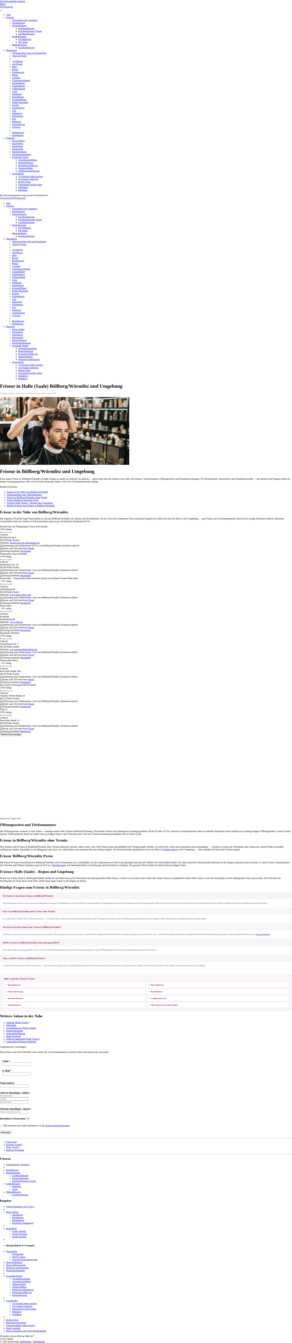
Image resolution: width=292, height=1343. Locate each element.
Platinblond (17, 116)
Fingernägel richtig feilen (30, 184)
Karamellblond (19, 99)
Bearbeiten (26, 551)
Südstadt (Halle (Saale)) (17, 1022)
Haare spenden (13, 1328)
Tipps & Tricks (19, 56)
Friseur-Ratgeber (263, 934)
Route (31, 548)
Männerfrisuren (19, 45)
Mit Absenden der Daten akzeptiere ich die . (36, 1125)
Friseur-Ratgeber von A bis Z (20, 1206)
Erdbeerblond (18, 88)
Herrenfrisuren (157, 985)
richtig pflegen (19, 1231)
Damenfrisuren (19, 25)
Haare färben (18, 140)
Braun (15, 75)
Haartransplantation (21, 154)
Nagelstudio (18, 173)
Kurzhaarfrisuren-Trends (30, 31)
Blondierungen (59, 865)
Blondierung (18, 132)
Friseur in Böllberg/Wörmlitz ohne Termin (27, 497)
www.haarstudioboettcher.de (23, 649)
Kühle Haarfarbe (20, 102)
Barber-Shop (24, 182)
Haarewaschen (19, 1236)
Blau (14, 66)
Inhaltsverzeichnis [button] (8, 486)
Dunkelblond (18, 83)
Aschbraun (17, 64)
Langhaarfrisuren (26, 34)
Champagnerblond (21, 80)
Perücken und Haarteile (17, 1268)
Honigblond (18, 97)
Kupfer (15, 105)
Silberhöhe (11, 1025)
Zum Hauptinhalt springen (12, 1)
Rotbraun (16, 121)
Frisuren (10, 17)
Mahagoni (17, 113)
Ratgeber (10, 138)
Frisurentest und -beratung (24, 20)
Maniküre (23, 190)
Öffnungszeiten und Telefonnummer (24, 494)
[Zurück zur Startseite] (6, 6)
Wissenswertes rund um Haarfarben (29, 53)
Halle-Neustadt (13, 1036)
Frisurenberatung (15, 991)
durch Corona (18, 1257)
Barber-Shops (170, 849)
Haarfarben (11, 50)
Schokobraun (18, 124)
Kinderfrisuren (19, 36)
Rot (14, 119)
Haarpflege (17, 146)
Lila (14, 110)
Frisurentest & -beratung (17, 1164)
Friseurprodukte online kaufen (20, 1325)
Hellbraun (17, 94)
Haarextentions (19, 151)
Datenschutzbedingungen (57, 1125)
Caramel (16, 77)
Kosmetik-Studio (20, 157)
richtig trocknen (19, 1234)
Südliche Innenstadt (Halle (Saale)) (23, 1039)
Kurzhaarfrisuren (26, 28)
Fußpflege (23, 187)
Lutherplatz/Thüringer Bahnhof (21, 1041)
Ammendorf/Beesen (15, 1033)
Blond (15, 69)
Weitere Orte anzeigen (11, 734)
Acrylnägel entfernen (28, 179)
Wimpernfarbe (19, 1284)
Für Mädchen (24, 39)
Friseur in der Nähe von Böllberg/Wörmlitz (27, 492)
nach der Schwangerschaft (24, 1259)
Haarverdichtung (14, 1262)
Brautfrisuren (18, 23)
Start (8, 14)
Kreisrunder (18, 1254)
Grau (14, 91)
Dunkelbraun (18, 86)
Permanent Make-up (28, 165)
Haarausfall (17, 149)
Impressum (25, 1341)
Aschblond (17, 61)
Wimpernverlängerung (29, 171)
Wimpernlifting (25, 168)
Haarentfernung (25, 162)
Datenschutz (39, 1341)
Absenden (5, 1132)
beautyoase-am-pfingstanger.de (25, 543)
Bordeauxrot (18, 72)
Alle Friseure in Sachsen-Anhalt (164, 1005)
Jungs (15, 1189)
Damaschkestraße (14, 1030)
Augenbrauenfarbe (21, 1279)
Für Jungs (23, 42)
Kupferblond (18, 108)
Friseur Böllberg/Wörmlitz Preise (22, 500)
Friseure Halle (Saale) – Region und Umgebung (30, 503)
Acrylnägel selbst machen (30, 176)
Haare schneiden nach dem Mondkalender (26, 1331)
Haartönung (18, 135)
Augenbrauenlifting (27, 160)
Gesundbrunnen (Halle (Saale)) (21, 1028)
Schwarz (16, 127)
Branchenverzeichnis (16, 1322)
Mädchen (16, 1186)
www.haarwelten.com (20, 594)
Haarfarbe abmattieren (22, 1223)
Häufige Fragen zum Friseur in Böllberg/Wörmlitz (31, 505)
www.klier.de (16, 622)
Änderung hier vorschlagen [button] (13, 1047)
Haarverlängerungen (16, 1265)
